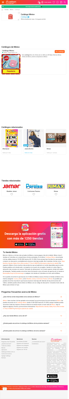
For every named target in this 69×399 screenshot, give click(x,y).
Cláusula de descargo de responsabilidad (46, 386)
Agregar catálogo (6, 355)
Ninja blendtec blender (42, 306)
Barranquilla (6, 273)
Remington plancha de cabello (49, 263)
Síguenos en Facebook (23, 343)
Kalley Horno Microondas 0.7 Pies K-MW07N (26, 263)
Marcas (3, 347)
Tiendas (6, 9)
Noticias (3, 357)
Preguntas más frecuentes (8, 341)
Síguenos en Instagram (23, 345)
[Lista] (61, 2)
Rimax (51, 279)
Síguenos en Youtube (22, 347)
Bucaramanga (19, 273)
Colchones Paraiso (41, 279)
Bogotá (12, 273)
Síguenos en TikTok (22, 349)
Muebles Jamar (31, 279)
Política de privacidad (14, 388)
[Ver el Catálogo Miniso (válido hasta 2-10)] (11, 64)
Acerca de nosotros (6, 353)
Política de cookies (26, 388)
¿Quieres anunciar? (6, 343)
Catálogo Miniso (50, 257)
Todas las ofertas (6, 345)
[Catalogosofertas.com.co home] (11, 2)
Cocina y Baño (18, 279)
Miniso (11, 9)
